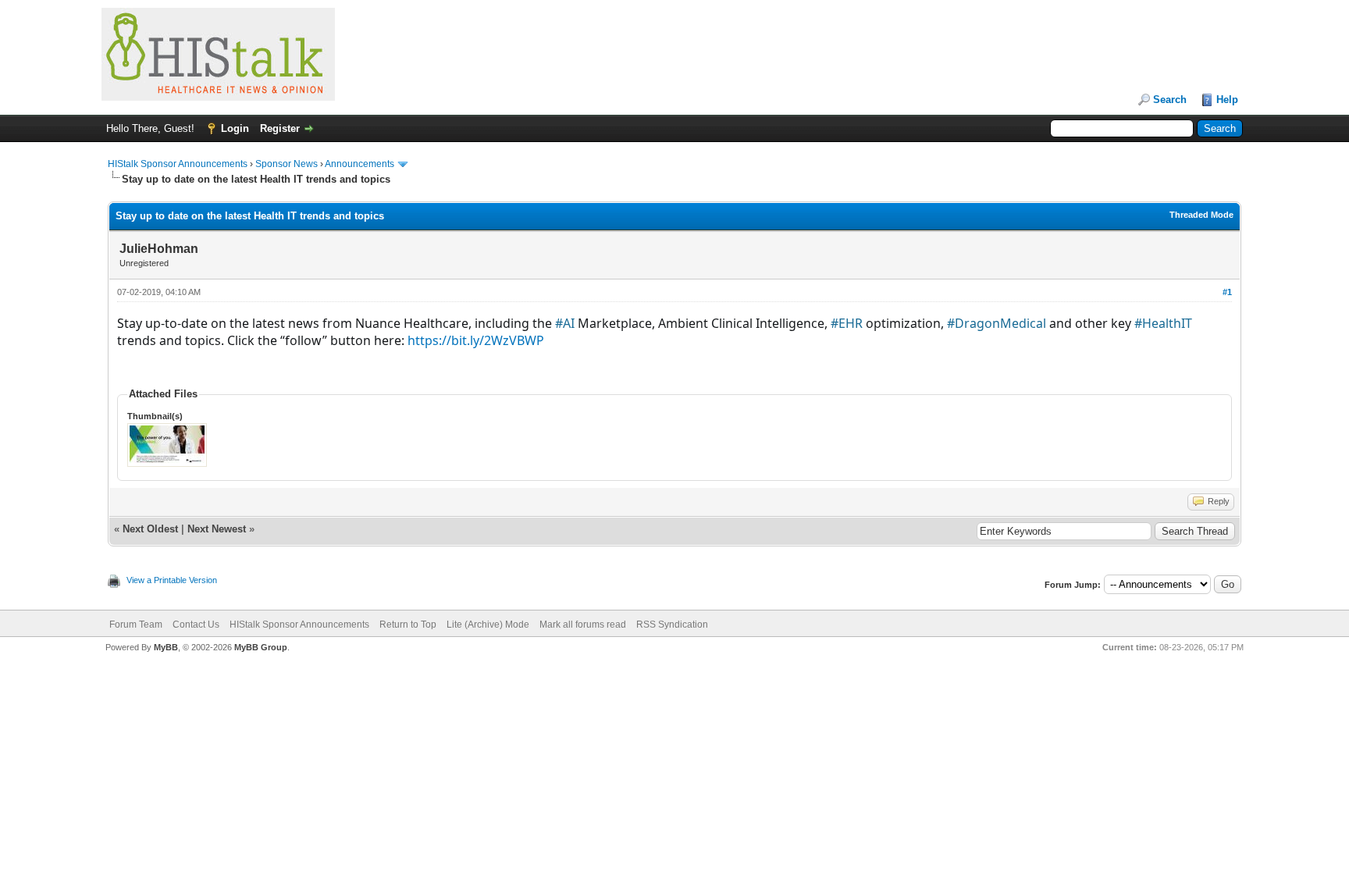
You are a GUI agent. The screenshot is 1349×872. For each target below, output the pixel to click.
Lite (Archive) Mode (488, 624)
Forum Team (135, 624)
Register (280, 128)
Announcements (359, 163)
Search (1170, 99)
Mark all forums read (582, 624)
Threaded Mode (1201, 214)
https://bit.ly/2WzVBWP (477, 340)
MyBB (166, 647)
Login (235, 128)
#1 (1227, 292)
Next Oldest (150, 529)
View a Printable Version (171, 580)
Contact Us (196, 624)
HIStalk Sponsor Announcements (177, 163)
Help (1227, 99)
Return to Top (407, 624)
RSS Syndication (672, 624)
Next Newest (216, 529)
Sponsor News (286, 163)
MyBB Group (260, 647)
